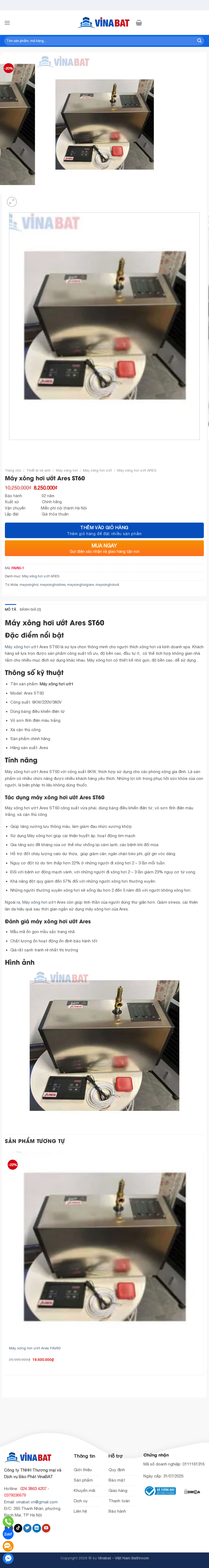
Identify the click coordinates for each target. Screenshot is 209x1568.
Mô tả (10, 609)
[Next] (24, 199)
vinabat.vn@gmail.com (37, 1502)
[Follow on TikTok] (18, 1528)
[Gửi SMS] (8, 1546)
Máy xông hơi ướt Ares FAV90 (35, 1348)
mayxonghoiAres (53, 585)
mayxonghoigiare (80, 585)
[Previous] (10, 445)
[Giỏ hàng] (139, 23)
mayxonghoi (29, 585)
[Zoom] (12, 202)
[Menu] (7, 22)
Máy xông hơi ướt (97, 470)
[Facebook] (8, 1558)
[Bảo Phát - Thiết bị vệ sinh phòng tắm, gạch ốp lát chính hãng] (104, 22)
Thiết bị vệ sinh (38, 470)
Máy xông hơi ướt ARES (136, 470)
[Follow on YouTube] (46, 1528)
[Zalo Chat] (8, 1533)
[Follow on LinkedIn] (36, 1528)
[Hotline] (8, 1521)
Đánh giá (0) (30, 609)
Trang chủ (13, 470)
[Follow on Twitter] (27, 1528)
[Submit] (199, 41)
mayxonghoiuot (107, 585)
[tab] (10, 609)
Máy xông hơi (67, 470)
